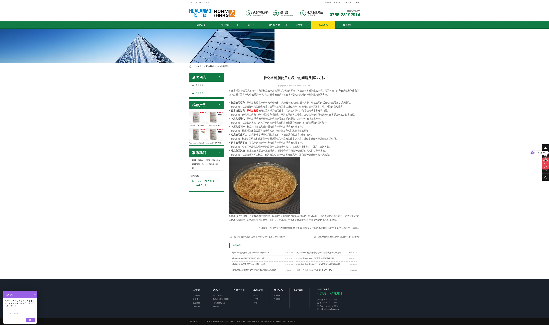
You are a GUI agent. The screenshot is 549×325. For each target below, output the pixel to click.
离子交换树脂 (218, 295)
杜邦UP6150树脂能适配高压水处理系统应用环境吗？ (319, 253)
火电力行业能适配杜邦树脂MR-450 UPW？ (315, 270)
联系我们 (347, 2)
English (356, 2)
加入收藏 (337, 2)
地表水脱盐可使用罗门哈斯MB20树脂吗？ (250, 253)
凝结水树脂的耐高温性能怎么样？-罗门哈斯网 (338, 237)
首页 (206, 66)
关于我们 (197, 290)
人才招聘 (196, 295)
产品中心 (217, 290)
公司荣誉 (196, 307)
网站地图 (328, 2)
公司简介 (196, 299)
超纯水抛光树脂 (219, 303)
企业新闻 (200, 85)
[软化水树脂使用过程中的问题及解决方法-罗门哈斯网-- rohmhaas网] (212, 13)
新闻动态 (214, 66)
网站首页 (201, 25)
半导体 (256, 295)
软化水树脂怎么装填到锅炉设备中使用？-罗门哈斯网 (261, 237)
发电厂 (256, 303)
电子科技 (256, 299)
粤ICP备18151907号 (290, 321)
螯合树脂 (216, 307)
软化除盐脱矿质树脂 (221, 299)
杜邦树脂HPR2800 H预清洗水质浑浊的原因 (315, 258)
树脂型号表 (239, 290)
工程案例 (258, 290)
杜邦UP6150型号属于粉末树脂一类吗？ (249, 264)
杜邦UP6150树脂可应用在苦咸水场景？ (249, 258)
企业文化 (196, 303)
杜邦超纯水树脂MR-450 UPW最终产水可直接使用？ (319, 264)
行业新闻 (224, 66)
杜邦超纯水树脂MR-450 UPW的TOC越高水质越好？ (255, 270)
